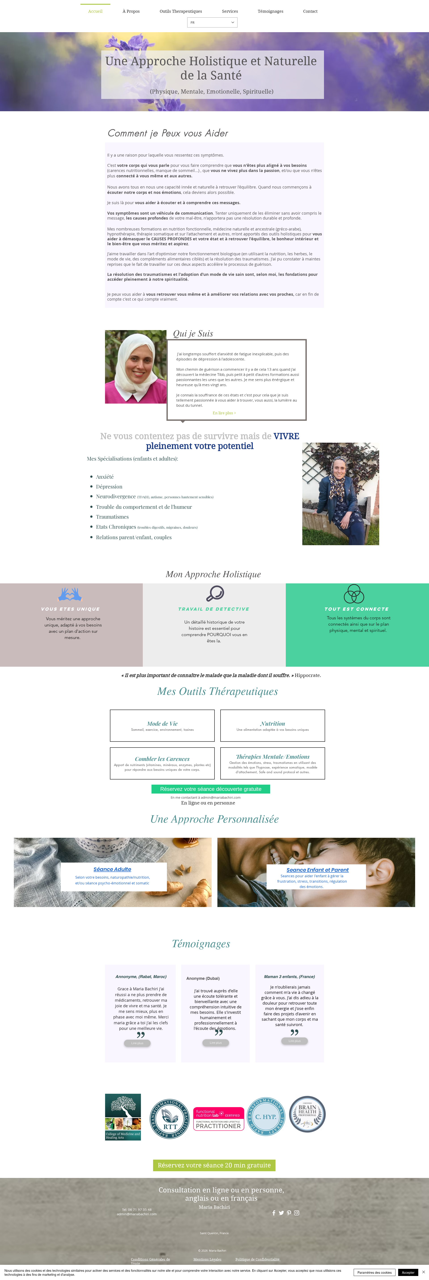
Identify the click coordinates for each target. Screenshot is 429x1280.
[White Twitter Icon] (281, 1212)
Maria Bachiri (214, 1207)
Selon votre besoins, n (94, 877)
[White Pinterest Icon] (289, 1212)
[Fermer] (423, 1272)
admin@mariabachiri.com (221, 797)
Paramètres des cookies (375, 1272)
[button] (181, 9)
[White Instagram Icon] (296, 1212)
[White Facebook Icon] (273, 1212)
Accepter (408, 1272)
